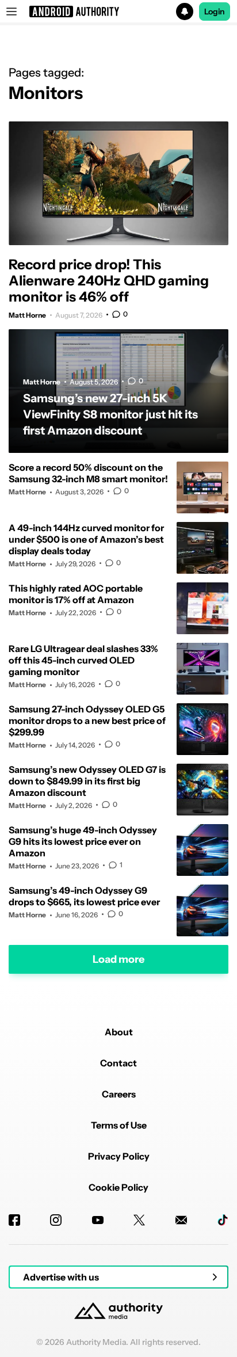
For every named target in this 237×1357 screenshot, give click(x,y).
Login (214, 11)
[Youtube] (98, 1220)
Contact (118, 1063)
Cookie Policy (118, 1187)
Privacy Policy (119, 1156)
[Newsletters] (181, 1220)
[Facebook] (14, 1220)
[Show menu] (11, 11)
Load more (118, 958)
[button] (118, 11)
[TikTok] (222, 1220)
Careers (119, 1094)
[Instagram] (56, 1220)
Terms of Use (119, 1125)
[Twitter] (139, 1220)
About (119, 1032)
